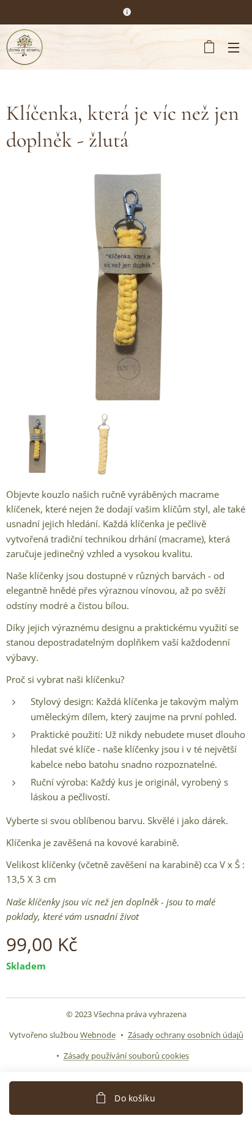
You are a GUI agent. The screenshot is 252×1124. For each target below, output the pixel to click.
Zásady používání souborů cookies (126, 1055)
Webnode (98, 1034)
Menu (233, 47)
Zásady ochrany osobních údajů (185, 1034)
